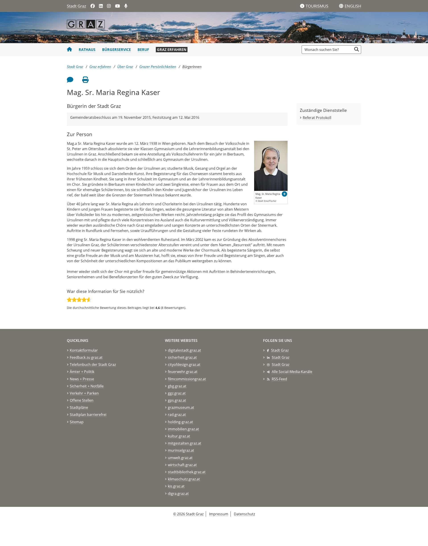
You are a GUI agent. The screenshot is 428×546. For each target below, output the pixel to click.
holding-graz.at (180, 421)
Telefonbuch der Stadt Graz (93, 364)
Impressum (218, 514)
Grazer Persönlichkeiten (157, 66)
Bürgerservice (116, 49)
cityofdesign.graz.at (184, 364)
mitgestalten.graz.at (184, 443)
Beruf (143, 49)
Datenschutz (244, 514)
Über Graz (125, 66)
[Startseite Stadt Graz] (69, 49)
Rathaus (87, 49)
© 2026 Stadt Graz (188, 514)
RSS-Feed (279, 379)
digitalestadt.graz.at (184, 350)
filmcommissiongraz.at (187, 379)
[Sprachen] (341, 6)
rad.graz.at (177, 414)
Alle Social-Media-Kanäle (292, 371)
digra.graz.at (178, 493)
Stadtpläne (79, 407)
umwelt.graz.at (180, 457)
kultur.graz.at (179, 436)
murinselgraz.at (181, 450)
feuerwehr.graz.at (183, 371)
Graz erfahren (171, 49)
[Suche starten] (356, 49)
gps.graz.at (177, 400)
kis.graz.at (176, 486)
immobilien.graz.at (183, 429)
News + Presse (82, 379)
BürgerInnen (192, 66)
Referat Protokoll (317, 117)
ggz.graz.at (177, 393)
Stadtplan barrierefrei (88, 414)
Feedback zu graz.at (86, 357)
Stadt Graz (76, 6)
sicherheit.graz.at (182, 357)
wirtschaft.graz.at (182, 464)
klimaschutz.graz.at (184, 479)
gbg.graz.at (177, 386)
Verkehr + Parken (84, 393)
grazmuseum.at (181, 407)
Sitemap (77, 421)
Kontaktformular (84, 350)
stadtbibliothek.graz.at (187, 471)
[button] (353, 6)
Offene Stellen (81, 400)
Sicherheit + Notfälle (87, 386)
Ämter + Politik (82, 371)
